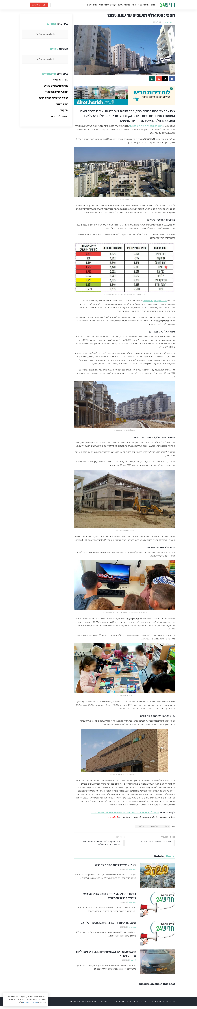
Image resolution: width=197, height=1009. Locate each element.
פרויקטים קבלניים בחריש (56, 85)
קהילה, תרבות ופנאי (107, 4)
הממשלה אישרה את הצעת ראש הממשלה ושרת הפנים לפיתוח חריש (125, 812)
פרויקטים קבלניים (92, 1001)
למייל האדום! (113, 817)
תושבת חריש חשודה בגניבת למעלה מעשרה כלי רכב (108, 922)
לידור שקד (133, 960)
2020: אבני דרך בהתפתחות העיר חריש (115, 865)
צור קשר (64, 110)
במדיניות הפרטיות (30, 1002)
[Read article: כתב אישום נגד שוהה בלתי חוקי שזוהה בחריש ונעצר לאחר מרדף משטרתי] (157, 961)
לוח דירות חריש (60, 79)
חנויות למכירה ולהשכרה (56, 91)
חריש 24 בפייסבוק (123, 1001)
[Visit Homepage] (167, 5)
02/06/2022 (123, 869)
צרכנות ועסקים (124, 4)
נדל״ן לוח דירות (108, 1001)
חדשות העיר (143, 4)
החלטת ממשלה (153, 826)
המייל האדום (37, 5)
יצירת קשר (137, 1001)
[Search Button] (23, 4)
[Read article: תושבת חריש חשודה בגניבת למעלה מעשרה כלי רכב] (157, 933)
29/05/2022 (123, 927)
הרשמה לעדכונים (59, 116)
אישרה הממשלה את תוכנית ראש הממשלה (146, 126)
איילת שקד (140, 826)
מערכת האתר (167, 22)
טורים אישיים (92, 4)
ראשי (153, 4)
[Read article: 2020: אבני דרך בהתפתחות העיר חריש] (157, 875)
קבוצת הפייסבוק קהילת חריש (53, 98)
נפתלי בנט (165, 826)
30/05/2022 (123, 902)
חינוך (134, 4)
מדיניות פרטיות (76, 1001)
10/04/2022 (157, 22)
